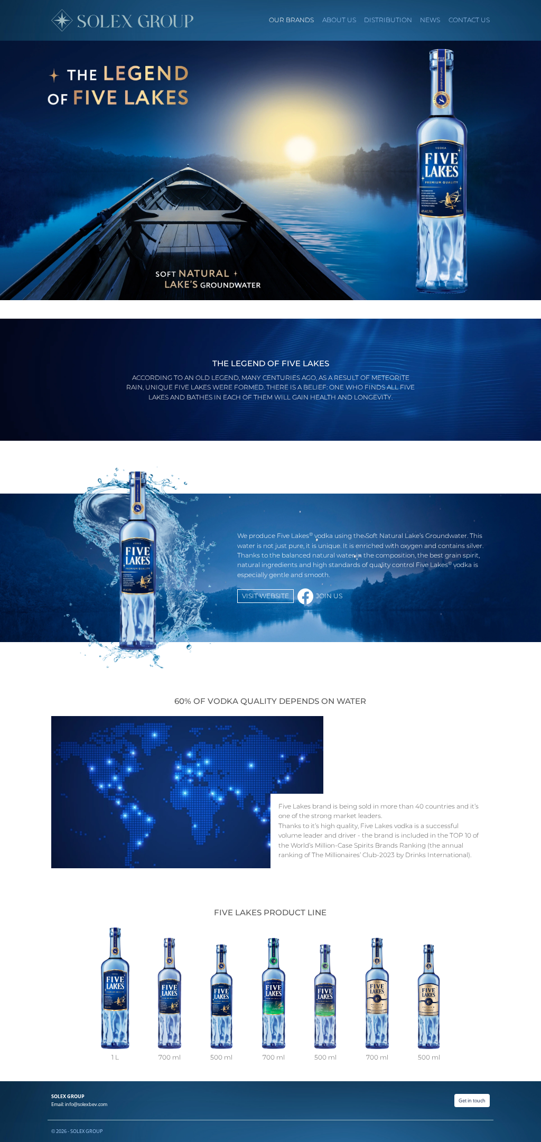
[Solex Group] (121, 20)
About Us (339, 20)
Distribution (388, 20)
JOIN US (329, 596)
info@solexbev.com (86, 1104)
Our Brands (291, 20)
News (430, 20)
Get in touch (472, 1100)
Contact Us (469, 20)
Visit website (265, 596)
